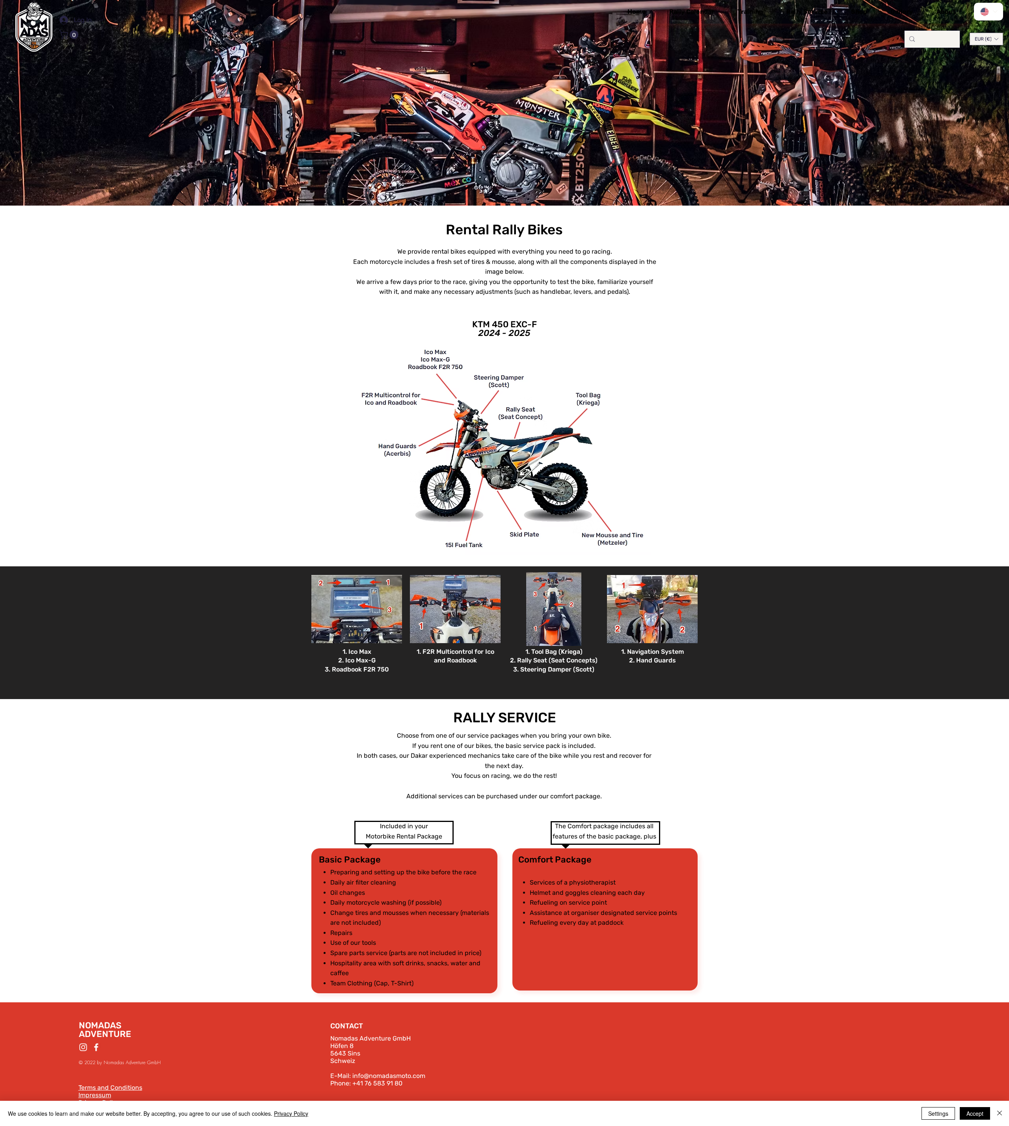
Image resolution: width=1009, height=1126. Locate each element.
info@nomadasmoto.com (388, 1076)
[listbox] (986, 39)
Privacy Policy (291, 1113)
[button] (69, 34)
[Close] (999, 1113)
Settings (938, 1113)
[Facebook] (96, 1047)
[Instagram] (83, 1047)
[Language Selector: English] (988, 11)
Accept (974, 1113)
